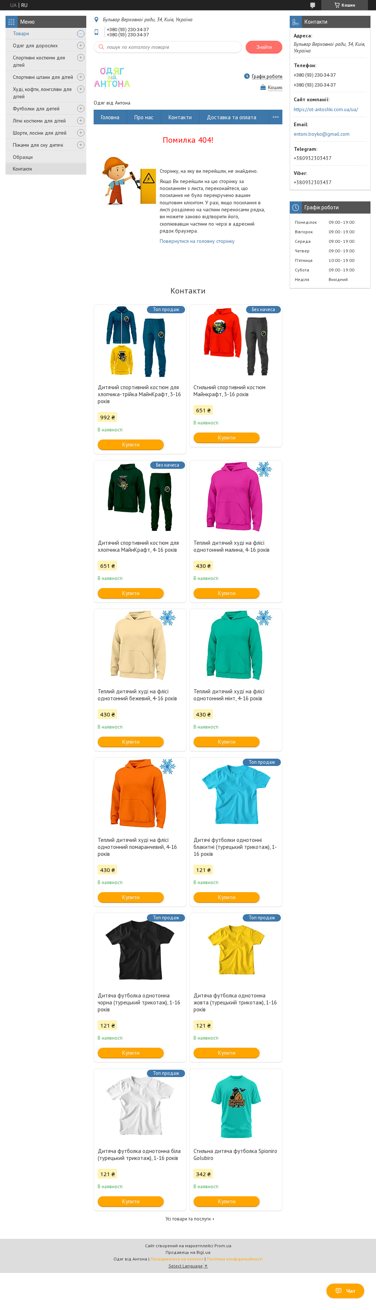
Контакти (22, 168)
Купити (131, 444)
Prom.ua (222, 1245)
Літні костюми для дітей (39, 120)
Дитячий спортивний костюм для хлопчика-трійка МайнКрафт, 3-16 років (139, 394)
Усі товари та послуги (188, 1218)
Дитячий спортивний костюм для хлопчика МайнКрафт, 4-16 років (138, 546)
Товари (21, 33)
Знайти (264, 47)
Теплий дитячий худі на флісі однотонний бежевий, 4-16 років (137, 695)
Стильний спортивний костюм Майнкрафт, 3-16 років (229, 391)
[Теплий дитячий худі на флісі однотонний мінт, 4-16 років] (236, 645)
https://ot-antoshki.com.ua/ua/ (326, 109)
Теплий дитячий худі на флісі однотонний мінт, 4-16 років (229, 695)
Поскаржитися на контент (177, 1259)
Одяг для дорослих (35, 45)
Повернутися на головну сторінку (197, 241)
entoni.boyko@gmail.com (322, 134)
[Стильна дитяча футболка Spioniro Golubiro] (236, 1105)
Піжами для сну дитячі (38, 145)
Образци (23, 157)
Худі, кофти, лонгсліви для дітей (42, 93)
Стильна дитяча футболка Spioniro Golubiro (235, 1154)
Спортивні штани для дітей (43, 77)
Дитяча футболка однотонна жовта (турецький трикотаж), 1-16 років (235, 1002)
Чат (350, 1291)
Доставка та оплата (231, 117)
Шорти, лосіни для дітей (39, 132)
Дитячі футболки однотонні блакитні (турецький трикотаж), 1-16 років (235, 846)
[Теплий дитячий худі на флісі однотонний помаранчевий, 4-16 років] (140, 794)
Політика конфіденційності (235, 1259)
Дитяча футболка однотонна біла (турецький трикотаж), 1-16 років (139, 1154)
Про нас (143, 117)
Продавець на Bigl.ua (188, 1252)
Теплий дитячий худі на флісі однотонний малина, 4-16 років (232, 546)
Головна (110, 117)
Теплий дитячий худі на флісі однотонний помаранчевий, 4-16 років (137, 846)
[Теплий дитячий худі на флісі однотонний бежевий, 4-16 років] (140, 645)
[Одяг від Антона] (112, 76)
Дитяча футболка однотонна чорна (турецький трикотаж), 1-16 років (139, 1002)
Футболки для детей (36, 108)
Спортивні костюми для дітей (39, 61)
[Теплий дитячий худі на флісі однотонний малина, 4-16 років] (236, 497)
